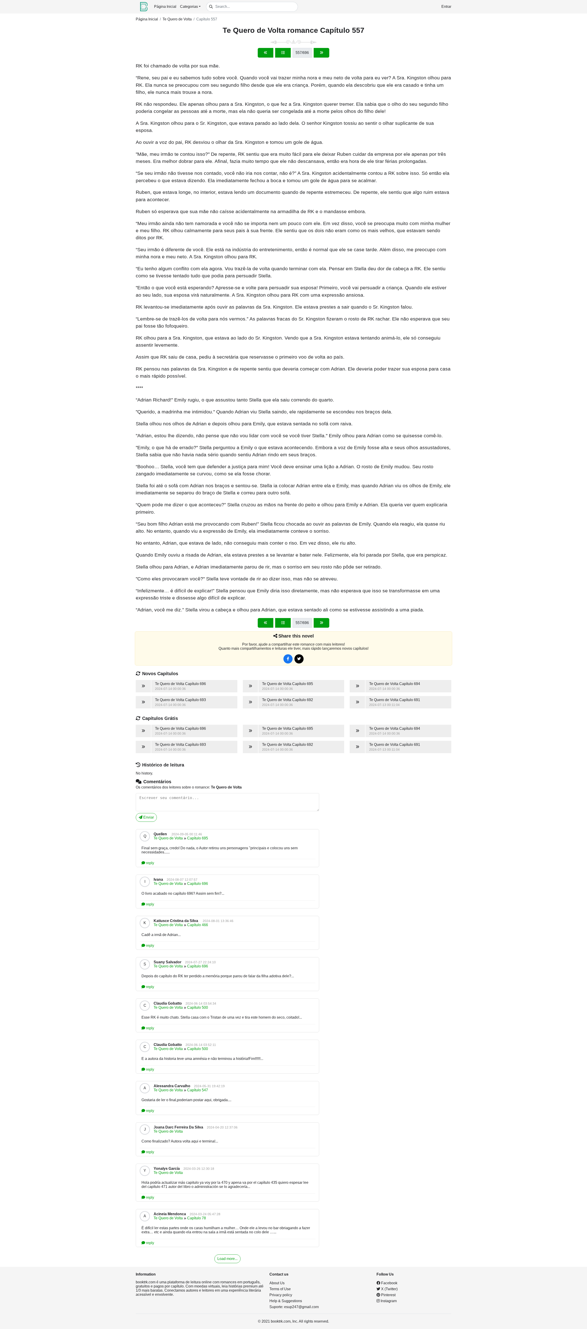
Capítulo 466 (197, 925)
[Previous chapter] (265, 53)
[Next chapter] (321, 53)
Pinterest (388, 1295)
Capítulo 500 (197, 1007)
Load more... (227, 1259)
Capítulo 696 (197, 884)
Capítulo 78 (196, 1218)
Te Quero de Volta (177, 19)
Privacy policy (280, 1295)
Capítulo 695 (197, 838)
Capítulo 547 (197, 1090)
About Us (277, 1283)
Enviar (148, 817)
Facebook (388, 1283)
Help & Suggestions (285, 1301)
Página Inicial (165, 6)
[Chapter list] (283, 53)
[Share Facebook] (288, 658)
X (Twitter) (389, 1289)
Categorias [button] (189, 6)
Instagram (388, 1301)
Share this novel (296, 635)
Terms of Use (280, 1289)
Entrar (446, 6)
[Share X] (299, 658)
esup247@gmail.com (301, 1307)
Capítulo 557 (206, 19)
